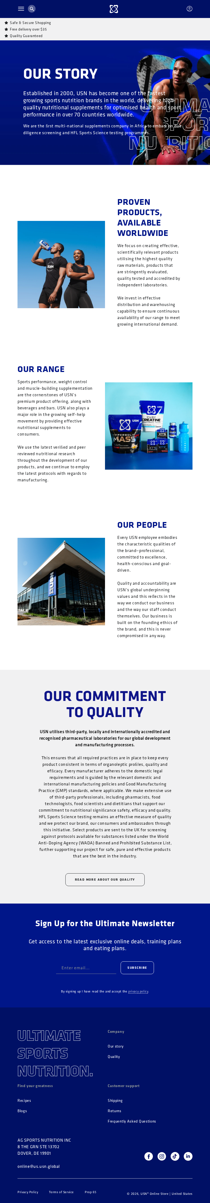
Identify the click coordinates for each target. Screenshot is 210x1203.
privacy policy (138, 991)
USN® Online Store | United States (166, 1194)
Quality (114, 1056)
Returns (114, 1111)
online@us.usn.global (39, 1166)
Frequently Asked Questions (132, 1121)
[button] (21, 9)
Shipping (115, 1100)
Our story (115, 1046)
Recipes (24, 1100)
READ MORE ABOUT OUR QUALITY (105, 879)
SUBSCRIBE (137, 967)
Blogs (22, 1111)
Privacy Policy (28, 1192)
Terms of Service (61, 1192)
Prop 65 (90, 1192)
